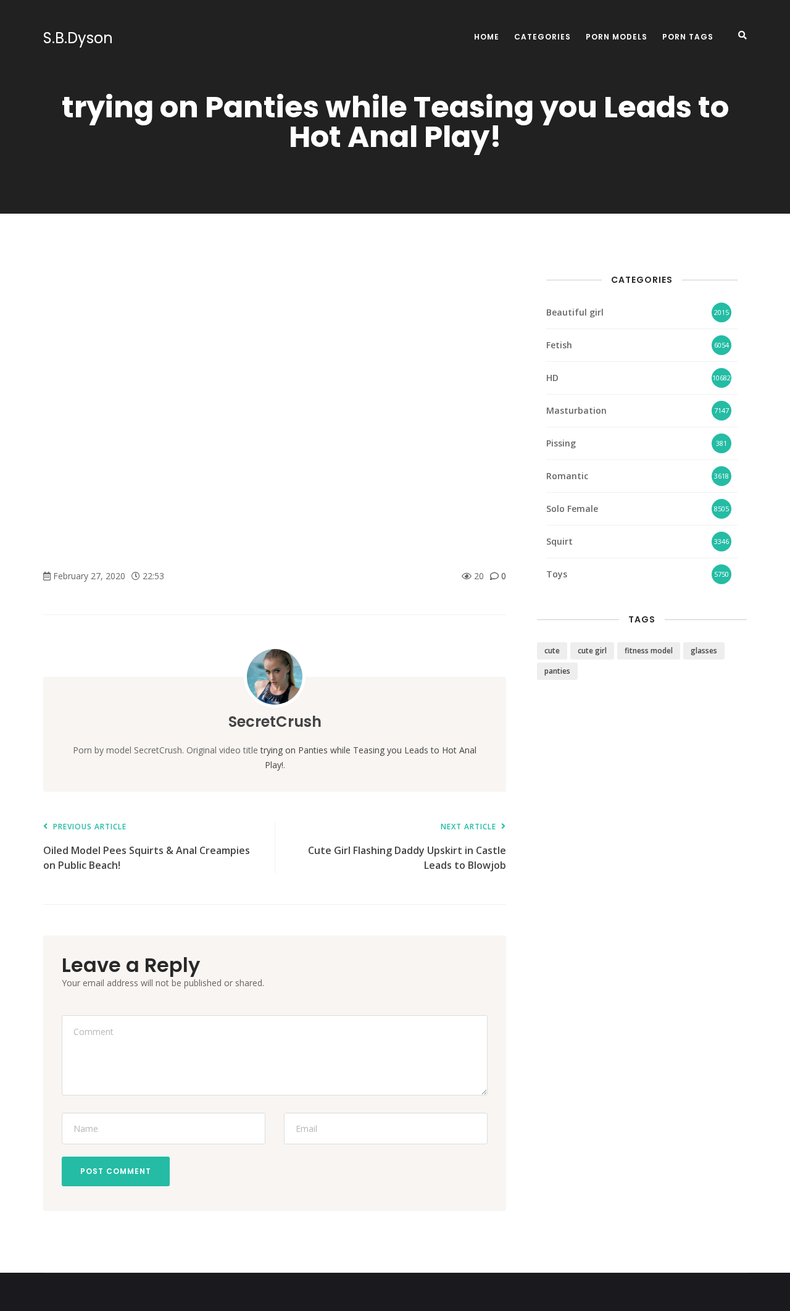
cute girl (592, 650)
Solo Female (572, 508)
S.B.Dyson (78, 38)
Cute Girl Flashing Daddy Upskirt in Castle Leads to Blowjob (407, 848)
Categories (542, 36)
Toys (556, 574)
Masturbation (576, 410)
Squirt (559, 541)
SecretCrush (275, 721)
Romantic (567, 476)
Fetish (559, 345)
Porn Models (616, 36)
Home (486, 36)
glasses (704, 650)
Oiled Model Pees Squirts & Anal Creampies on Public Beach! (146, 848)
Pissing (561, 443)
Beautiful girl (575, 312)
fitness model (649, 650)
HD (552, 377)
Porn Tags (687, 36)
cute (552, 650)
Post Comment (115, 1171)
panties (557, 671)
